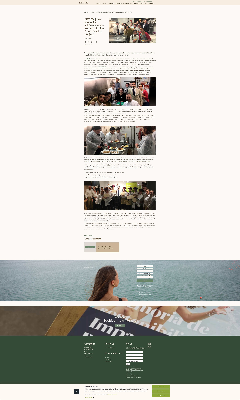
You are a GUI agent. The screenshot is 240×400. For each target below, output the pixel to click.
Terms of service (142, 294)
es (128, 1)
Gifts (131, 3)
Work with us (108, 359)
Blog (146, 3)
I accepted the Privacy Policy (145, 292)
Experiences (119, 3)
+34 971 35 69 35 (88, 357)
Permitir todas (161, 386)
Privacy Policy (148, 294)
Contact (133, 1)
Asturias (111, 3)
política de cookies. (112, 394)
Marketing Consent (145, 284)
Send (145, 280)
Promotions (126, 3)
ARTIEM (88, 59)
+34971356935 (138, 1)
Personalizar (160, 390)
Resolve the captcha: (143, 275)
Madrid (104, 3)
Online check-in (149, 1)
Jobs (144, 1)
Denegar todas (161, 395)
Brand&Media (108, 361)
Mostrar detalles (88, 397)
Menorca (98, 3)
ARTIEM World (102, 67)
